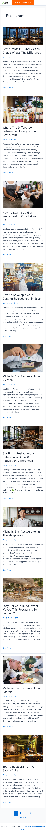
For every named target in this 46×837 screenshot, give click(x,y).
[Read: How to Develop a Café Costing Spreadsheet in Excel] (23, 277)
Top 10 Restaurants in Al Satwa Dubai (19, 768)
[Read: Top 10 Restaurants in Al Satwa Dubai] (23, 748)
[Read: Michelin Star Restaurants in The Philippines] (23, 517)
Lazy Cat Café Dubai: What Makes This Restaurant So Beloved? (20, 609)
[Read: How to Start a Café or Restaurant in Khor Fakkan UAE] (23, 194)
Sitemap (27, 826)
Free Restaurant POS (23, 2)
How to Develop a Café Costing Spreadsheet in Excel (22, 296)
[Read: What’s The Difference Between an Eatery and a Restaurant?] (23, 109)
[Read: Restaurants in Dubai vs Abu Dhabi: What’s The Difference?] (23, 35)
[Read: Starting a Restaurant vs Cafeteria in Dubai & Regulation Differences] (23, 437)
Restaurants (7, 57)
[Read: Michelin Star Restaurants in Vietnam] (23, 358)
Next (23, 817)
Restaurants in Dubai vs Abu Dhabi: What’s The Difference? (23, 50)
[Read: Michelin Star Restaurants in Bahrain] (23, 670)
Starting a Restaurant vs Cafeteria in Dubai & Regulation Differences (19, 457)
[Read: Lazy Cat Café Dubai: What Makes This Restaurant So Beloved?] (23, 590)
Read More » (8, 87)
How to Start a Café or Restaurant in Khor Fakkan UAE (20, 216)
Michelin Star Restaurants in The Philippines (21, 533)
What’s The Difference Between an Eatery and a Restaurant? (19, 131)
